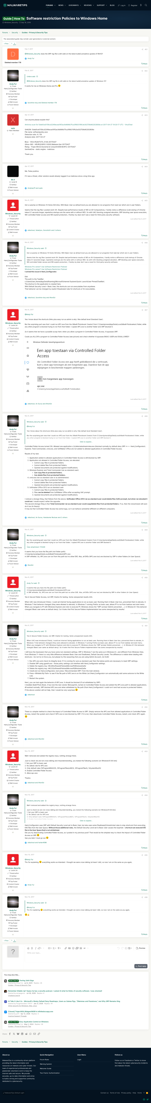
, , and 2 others (47, 517)
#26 (146, 243)
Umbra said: (31, 76)
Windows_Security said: (35, 248)
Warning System (46, 1064)
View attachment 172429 (36, 547)
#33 (146, 751)
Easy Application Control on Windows (29, 1022)
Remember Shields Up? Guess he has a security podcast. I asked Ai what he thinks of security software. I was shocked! (55, 991)
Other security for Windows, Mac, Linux (22, 1006)
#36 (146, 897)
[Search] (146, 5)
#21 (146, 49)
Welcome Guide (45, 1068)
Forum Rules (44, 1059)
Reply (145, 64)
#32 (146, 707)
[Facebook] (116, 1070)
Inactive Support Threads (17, 1016)
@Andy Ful (29, 314)
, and (41, 297)
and (42, 103)
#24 (146, 166)
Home (139, 1093)
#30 (146, 577)
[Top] (144, 1093)
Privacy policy (126, 1093)
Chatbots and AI (14, 995)
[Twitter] (119, 1070)
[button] (54, 5)
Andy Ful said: (32, 583)
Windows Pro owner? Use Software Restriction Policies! (46, 267)
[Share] (142, 49)
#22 (146, 71)
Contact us (105, 1093)
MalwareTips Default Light (14, 1093)
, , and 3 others (44, 230)
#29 (146, 530)
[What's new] (141, 5)
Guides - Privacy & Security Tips (19, 985)
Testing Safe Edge (21, 980)
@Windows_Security (32, 54)
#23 (146, 115)
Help (134, 1093)
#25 (146, 200)
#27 (146, 310)
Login (79, 1059)
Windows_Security (11, 22)
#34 (146, 795)
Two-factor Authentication (50, 1073)
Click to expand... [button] (86, 442)
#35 (146, 855)
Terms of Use (115, 1093)
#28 (146, 416)
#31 (146, 626)
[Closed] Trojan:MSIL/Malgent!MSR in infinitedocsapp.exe (30, 1011)
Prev (6, 44)
